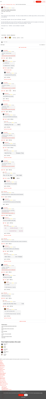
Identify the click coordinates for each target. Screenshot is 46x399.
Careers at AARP (2, 374)
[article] (23, 54)
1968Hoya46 (5, 191)
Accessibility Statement (5, 388)
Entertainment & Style (9, 4)
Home (1, 4)
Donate (1, 361)
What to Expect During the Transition (7, 336)
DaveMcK (5, 354)
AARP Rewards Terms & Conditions (7, 389)
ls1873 (7, 121)
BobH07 (5, 346)
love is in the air (4, 35)
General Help (3, 337)
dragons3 (6, 60)
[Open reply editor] (23, 42)
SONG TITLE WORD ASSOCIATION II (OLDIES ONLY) (9, 326)
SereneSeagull (6, 349)
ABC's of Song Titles (4, 331)
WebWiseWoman (6, 351)
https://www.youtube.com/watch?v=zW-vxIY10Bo (8, 109)
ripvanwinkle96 (5, 50)
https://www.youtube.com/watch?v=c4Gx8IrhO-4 (8, 166)
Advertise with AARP (3, 373)
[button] (38, 2)
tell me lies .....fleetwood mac (11, 35)
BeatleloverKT (7, 93)
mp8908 (7, 225)
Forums (4, 4)
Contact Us (1, 368)
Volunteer (1, 362)
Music (14, 4)
